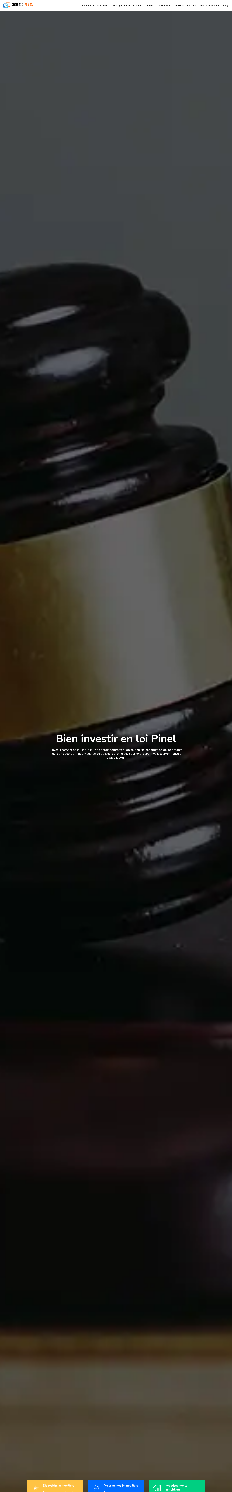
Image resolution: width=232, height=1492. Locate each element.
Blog (225, 5)
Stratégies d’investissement (127, 5)
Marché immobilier (209, 5)
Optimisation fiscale (185, 5)
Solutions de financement (95, 5)
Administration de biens (158, 5)
